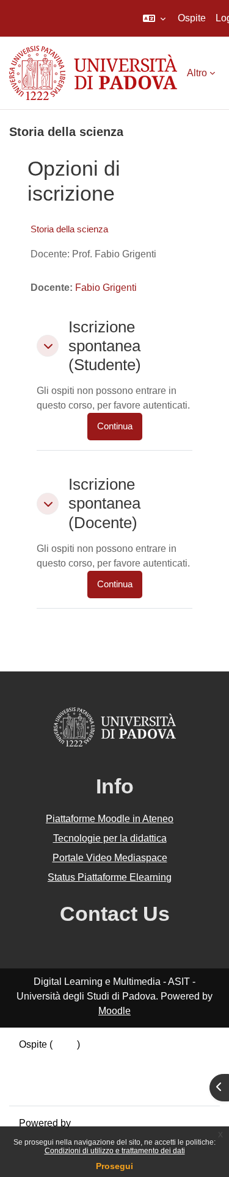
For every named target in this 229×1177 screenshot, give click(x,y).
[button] (154, 18)
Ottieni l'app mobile (60, 1088)
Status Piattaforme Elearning (110, 877)
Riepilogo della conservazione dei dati (102, 1059)
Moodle (114, 1011)
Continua (115, 426)
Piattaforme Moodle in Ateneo (109, 819)
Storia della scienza (69, 229)
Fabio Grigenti (106, 287)
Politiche (38, 1073)
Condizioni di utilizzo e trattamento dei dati (115, 1151)
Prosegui (114, 1166)
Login (65, 1044)
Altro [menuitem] (197, 73)
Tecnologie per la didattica (110, 838)
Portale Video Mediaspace (110, 858)
